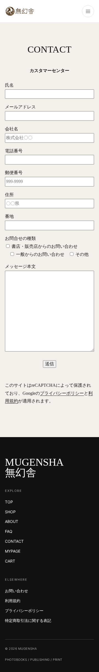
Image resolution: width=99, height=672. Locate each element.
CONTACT (14, 541)
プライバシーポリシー (62, 393)
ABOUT (11, 521)
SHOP (10, 511)
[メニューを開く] (88, 11)
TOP (9, 502)
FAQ (8, 531)
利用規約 (12, 600)
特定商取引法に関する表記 (28, 620)
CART (10, 561)
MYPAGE (12, 551)
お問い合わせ (16, 590)
